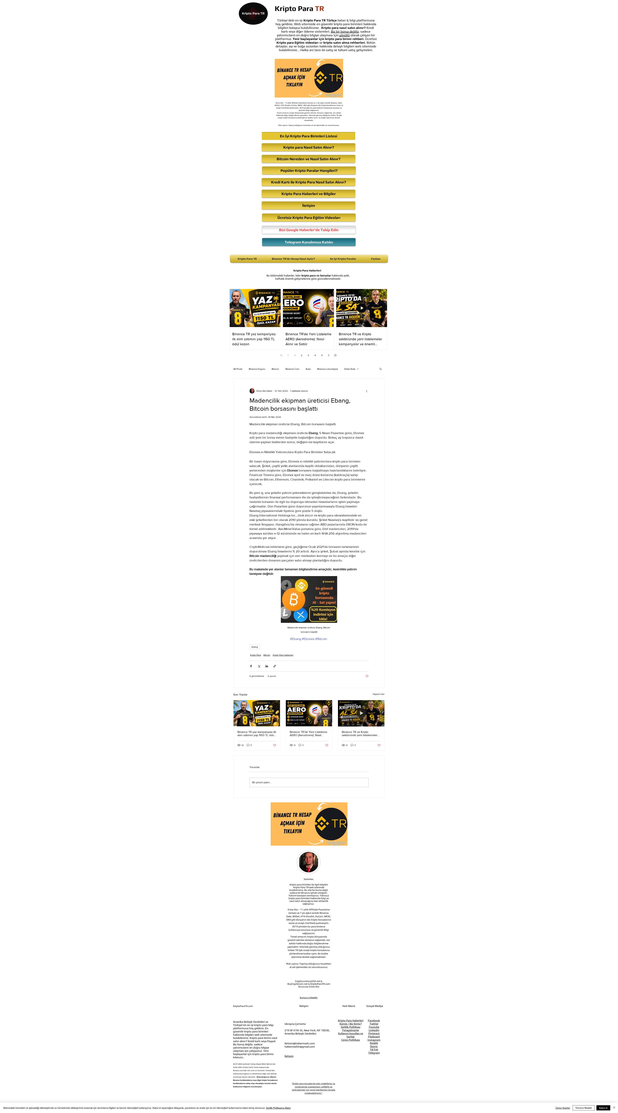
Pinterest (374, 1033)
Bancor (275, 369)
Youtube (374, 1027)
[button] (380, 369)
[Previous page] (288, 355)
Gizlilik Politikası (350, 1027)
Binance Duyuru (257, 369)
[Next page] (329, 355)
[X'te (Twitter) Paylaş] (258, 666)
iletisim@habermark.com (300, 1043)
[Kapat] (614, 1107)
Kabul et (603, 1107)
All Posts (237, 369)
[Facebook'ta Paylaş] (251, 666)
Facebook (374, 1020)
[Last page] (335, 355)
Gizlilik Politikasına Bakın (278, 1107)
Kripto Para (255, 655)
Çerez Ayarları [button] (563, 1107)
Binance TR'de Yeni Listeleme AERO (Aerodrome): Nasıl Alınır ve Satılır (308, 733)
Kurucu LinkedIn (309, 997)
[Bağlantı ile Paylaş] (274, 666)
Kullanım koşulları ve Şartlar (350, 1035)
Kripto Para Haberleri (283, 655)
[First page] (281, 355)
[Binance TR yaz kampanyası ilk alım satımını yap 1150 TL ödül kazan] (257, 713)
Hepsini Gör (379, 694)
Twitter (374, 1023)
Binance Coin (292, 369)
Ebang (255, 647)
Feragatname (350, 1030)
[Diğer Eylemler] (367, 391)
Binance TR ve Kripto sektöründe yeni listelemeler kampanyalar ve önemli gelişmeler (359, 733)
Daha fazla (349, 369)
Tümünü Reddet (583, 1107)
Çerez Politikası (350, 1039)
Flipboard (374, 1036)
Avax (308, 369)
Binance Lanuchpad (327, 369)
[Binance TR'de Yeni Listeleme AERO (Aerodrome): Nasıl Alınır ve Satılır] (309, 713)
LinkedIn (374, 1030)
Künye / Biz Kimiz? (351, 1023)
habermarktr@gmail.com (300, 1046)
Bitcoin (266, 655)
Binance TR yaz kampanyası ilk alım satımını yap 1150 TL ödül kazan (256, 733)
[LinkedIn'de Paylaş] (266, 666)
